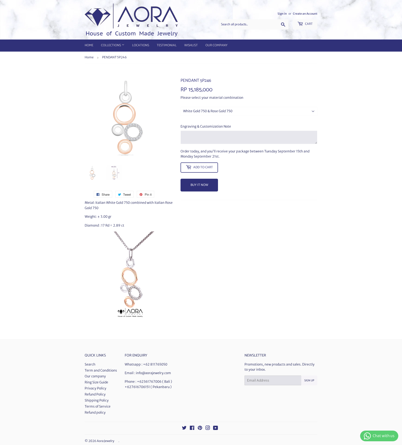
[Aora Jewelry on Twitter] (184, 428)
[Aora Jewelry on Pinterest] (200, 428)
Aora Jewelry (105, 441)
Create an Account (305, 13)
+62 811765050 (155, 364)
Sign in (282, 13)
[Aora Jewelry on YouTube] (215, 428)
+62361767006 (149, 381)
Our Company (216, 45)
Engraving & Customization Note (206, 126)
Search (90, 364)
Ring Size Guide (96, 382)
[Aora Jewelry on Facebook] (192, 428)
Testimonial (167, 45)
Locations (140, 45)
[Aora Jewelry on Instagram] (207, 428)
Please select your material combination (212, 98)
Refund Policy (95, 394)
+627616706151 (137, 387)
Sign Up (309, 380)
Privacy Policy (95, 388)
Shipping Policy (97, 400)
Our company (95, 376)
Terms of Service (98, 406)
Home (89, 45)
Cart (308, 24)
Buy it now (199, 185)
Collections (111, 45)
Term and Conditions (101, 370)
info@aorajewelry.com (153, 373)
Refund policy (95, 412)
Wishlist (191, 45)
